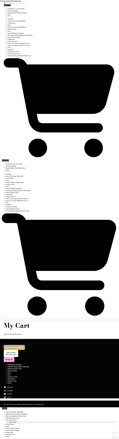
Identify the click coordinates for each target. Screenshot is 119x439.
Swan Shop (11, 379)
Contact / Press (12, 377)
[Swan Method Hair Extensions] (14, 3)
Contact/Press (10, 434)
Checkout (10, 19)
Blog (9, 15)
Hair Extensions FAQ (12, 418)
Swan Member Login (12, 430)
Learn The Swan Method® (16, 21)
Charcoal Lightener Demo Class (16, 416)
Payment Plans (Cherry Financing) (18, 367)
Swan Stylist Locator (12, 428)
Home (9, 383)
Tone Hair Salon (11, 420)
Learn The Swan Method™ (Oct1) (18, 43)
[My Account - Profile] (4, 158)
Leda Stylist (11, 23)
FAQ (8, 31)
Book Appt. (13, 422)
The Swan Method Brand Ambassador (20, 35)
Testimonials (10, 424)
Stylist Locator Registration (16, 27)
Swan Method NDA (13, 37)
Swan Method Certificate (15, 33)
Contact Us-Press (13, 52)
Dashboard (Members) (14, 364)
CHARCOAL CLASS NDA (15, 9)
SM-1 (9, 25)
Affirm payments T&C (14, 369)
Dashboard (11, 39)
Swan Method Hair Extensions (17, 13)
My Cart (10, 17)
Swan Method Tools (14, 54)
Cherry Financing (12, 11)
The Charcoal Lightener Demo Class (19, 56)
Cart (8, 48)
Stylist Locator (12, 41)
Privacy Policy (11, 29)
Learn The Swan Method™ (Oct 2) (18, 46)
